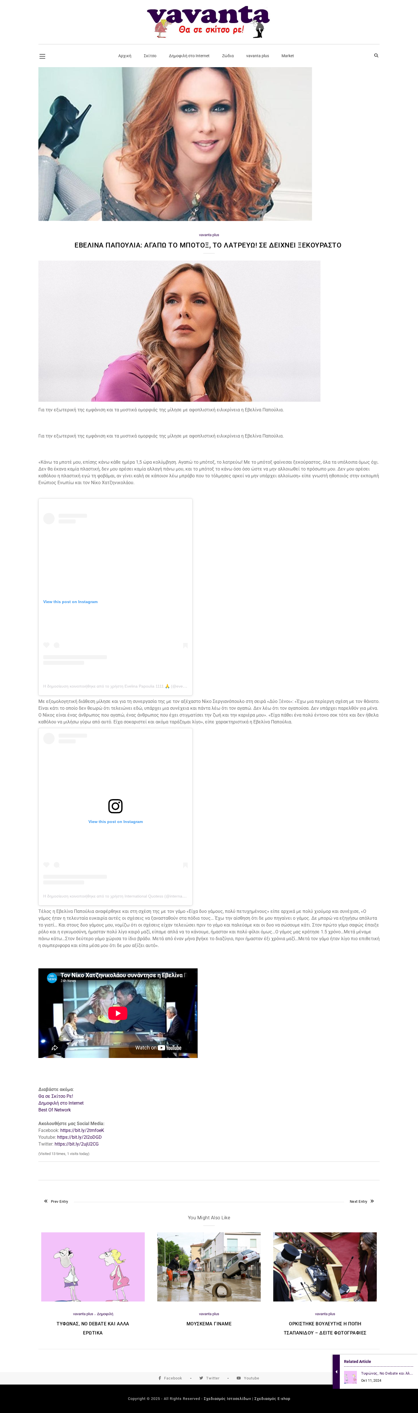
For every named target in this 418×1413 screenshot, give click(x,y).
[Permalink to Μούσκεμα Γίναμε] (209, 1300)
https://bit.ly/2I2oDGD (79, 1137)
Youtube (251, 1378)
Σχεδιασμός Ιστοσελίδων (227, 1399)
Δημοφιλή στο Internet (61, 1103)
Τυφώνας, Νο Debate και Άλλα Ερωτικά (93, 1328)
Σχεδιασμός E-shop (272, 1399)
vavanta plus (209, 235)
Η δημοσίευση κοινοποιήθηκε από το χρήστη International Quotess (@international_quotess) (126, 896)
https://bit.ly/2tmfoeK (82, 1130)
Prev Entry (59, 1201)
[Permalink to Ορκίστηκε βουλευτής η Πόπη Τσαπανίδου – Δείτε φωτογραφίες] (325, 1300)
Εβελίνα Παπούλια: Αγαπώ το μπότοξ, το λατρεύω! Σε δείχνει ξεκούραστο (209, 245)
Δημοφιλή (105, 1314)
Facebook (173, 1378)
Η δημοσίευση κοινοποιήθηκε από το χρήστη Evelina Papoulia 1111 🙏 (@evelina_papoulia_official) (132, 686)
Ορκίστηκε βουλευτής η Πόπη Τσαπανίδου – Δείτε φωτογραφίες (325, 1328)
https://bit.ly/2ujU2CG (77, 1144)
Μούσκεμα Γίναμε (209, 1324)
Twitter (213, 1378)
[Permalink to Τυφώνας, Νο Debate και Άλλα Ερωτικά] (93, 1300)
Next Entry (358, 1201)
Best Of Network (54, 1110)
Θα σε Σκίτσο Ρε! (55, 1096)
